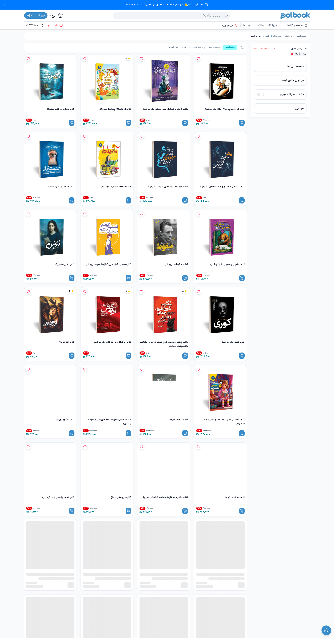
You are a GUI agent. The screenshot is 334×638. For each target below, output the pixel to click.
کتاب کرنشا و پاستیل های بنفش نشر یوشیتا (165, 109)
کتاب (267, 36)
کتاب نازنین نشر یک (64, 264)
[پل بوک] (295, 15)
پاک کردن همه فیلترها (265, 48)
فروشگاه (272, 25)
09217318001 (32, 25)
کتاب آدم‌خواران (66, 342)
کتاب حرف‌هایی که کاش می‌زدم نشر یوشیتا (166, 186)
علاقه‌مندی (52, 25)
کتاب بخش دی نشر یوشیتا (60, 109)
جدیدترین (230, 47)
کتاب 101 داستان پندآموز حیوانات (115, 109)
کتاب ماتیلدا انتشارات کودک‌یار (116, 186)
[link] (301, 36)
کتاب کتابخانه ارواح (178, 419)
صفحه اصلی (301, 36)
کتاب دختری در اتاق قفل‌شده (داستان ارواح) (165, 497)
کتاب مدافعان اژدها (235, 497)
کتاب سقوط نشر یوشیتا (176, 264)
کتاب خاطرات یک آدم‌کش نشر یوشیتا (112, 342)
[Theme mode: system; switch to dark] (53, 15)
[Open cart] (60, 15)
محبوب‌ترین (214, 47)
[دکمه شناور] (326, 630)
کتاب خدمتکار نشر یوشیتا (61, 186)
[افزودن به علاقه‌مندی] (198, 58)
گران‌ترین (173, 47)
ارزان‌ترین (185, 47)
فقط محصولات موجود (291, 94)
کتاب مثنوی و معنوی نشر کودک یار (227, 264)
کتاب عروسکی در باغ (121, 497)
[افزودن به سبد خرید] (242, 123)
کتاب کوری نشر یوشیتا (233, 342)
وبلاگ (261, 25)
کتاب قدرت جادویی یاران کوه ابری (57, 497)
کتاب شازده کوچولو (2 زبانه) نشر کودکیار (224, 109)
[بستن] (4, 5)
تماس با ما (248, 25)
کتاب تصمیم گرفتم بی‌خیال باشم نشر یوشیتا (108, 264)
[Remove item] (291, 54)
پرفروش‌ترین (198, 47)
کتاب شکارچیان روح (64, 419)
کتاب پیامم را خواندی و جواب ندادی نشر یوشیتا (221, 186)
